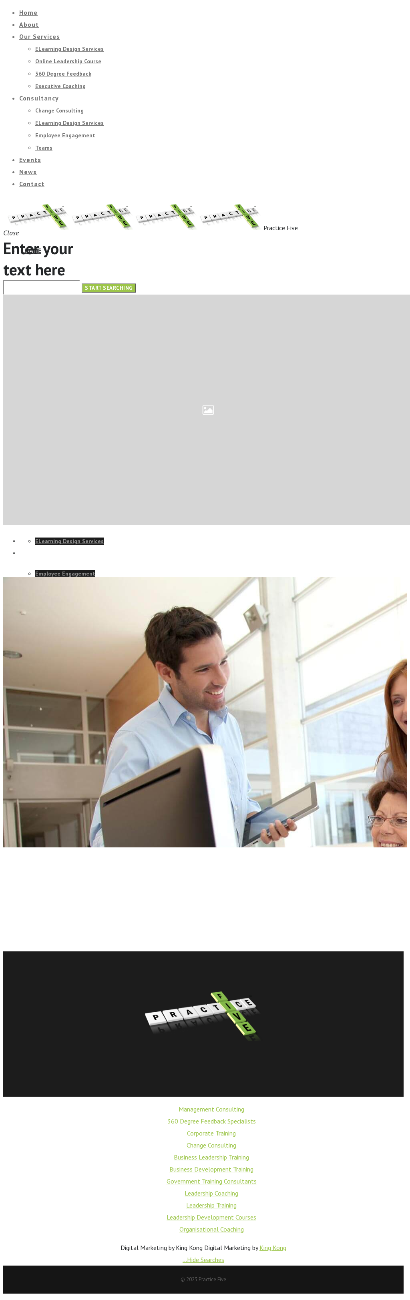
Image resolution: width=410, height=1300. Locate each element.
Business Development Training (211, 1169)
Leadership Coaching (211, 1193)
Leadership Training (211, 1205)
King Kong (272, 1248)
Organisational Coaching (211, 1229)
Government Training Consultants (212, 1181)
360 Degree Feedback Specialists (211, 1121)
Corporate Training (211, 1133)
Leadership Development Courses (211, 1217)
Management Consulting (211, 1109)
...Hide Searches (203, 1260)
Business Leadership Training (211, 1157)
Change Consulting (211, 1145)
